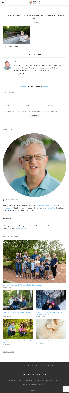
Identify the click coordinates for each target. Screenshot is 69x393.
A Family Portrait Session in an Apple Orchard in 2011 (17, 342)
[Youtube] (44, 365)
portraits (39, 205)
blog (42, 208)
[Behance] (40, 365)
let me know (52, 208)
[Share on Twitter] (33, 54)
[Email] (48, 365)
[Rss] (52, 365)
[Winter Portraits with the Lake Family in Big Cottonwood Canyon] (51, 300)
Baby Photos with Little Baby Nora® (47, 341)
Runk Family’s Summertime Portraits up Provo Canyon (17, 313)
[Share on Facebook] (31, 54)
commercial (54, 205)
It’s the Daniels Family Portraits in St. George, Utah (22, 285)
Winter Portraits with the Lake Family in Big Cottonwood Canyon (49, 313)
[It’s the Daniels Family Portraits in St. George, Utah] (34, 261)
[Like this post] (29, 54)
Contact (57, 381)
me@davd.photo (21, 228)
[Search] (66, 2)
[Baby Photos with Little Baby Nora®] (51, 329)
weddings (45, 205)
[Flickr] (36, 365)
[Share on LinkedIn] (36, 54)
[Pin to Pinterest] (34, 54)
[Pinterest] (28, 365)
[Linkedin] (32, 365)
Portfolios (28, 381)
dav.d (38, 22)
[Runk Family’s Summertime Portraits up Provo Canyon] (18, 300)
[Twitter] (20, 365)
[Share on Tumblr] (38, 54)
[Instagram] (24, 365)
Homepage (12, 381)
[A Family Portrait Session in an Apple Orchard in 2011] (18, 329)
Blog (20, 381)
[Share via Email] (40, 54)
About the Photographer (43, 381)
